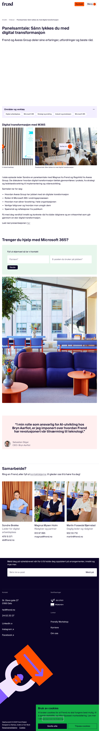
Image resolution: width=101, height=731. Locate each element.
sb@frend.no (8, 540)
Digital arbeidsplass (13, 114)
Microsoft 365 (29, 114)
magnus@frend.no (43, 536)
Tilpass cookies (82, 726)
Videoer (12, 20)
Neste (13, 267)
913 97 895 (39, 533)
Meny (91, 4)
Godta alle (52, 726)
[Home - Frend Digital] (7, 4)
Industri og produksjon (63, 114)
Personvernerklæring (9, 728)
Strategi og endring (45, 114)
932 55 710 (72, 533)
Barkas (13, 725)
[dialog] (67, 718)
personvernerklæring (53, 719)
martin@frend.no (75, 536)
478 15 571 (7, 536)
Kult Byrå (27, 725)
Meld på (90, 572)
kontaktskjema (38, 474)
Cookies (22, 728)
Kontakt (79, 4)
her (28, 223)
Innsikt (4, 20)
